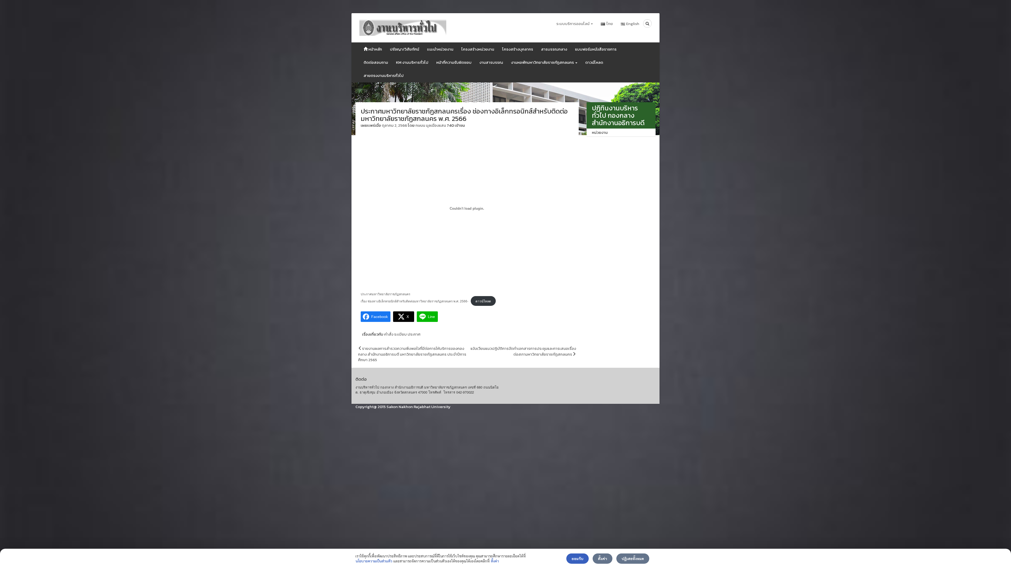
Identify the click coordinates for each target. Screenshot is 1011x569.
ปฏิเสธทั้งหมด (633, 558)
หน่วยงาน (600, 132)
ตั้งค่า (495, 560)
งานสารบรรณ (491, 62)
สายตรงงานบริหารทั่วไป (384, 75)
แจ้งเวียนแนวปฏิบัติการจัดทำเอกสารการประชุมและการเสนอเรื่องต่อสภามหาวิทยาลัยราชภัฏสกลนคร (523, 351)
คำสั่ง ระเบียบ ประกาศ (402, 334)
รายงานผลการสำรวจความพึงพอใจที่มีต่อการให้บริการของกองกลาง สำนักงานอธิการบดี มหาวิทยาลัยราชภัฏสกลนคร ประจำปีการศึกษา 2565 (412, 354)
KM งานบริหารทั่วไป (412, 62)
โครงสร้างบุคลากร (517, 49)
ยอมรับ (577, 558)
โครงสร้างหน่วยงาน (477, 49)
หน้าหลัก (375, 49)
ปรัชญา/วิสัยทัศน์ (404, 49)
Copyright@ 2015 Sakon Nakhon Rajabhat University (402, 407)
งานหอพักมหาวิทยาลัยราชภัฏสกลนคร (543, 62)
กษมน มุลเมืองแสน (430, 125)
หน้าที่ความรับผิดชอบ (454, 62)
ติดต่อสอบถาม (376, 62)
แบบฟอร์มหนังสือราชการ (596, 49)
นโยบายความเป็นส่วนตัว (374, 560)
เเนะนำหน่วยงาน (440, 49)
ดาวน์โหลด (594, 62)
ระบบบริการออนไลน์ (573, 24)
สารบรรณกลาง (554, 49)
